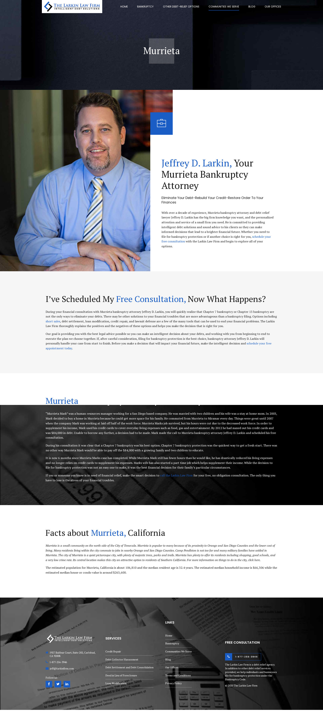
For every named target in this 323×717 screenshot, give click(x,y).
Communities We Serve (224, 6)
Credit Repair (113, 651)
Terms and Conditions (178, 675)
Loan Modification (116, 683)
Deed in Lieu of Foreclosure (121, 675)
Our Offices (273, 6)
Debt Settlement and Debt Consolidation (129, 667)
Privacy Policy (173, 683)
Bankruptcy (145, 6)
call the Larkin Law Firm (176, 475)
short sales (53, 321)
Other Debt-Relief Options (181, 6)
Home (124, 6)
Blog (251, 6)
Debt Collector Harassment (121, 659)
